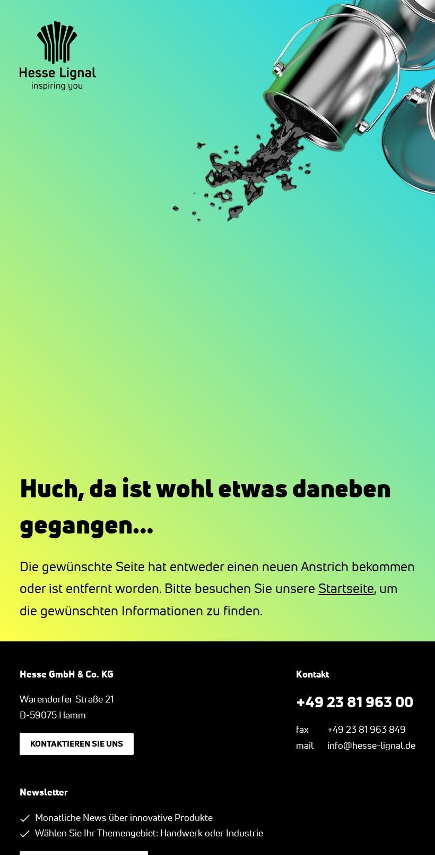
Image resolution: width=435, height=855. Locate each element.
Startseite (346, 588)
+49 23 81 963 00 (354, 701)
